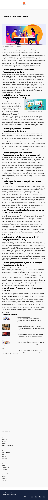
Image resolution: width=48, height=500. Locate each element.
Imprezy (4, 443)
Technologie (5, 467)
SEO (36, 52)
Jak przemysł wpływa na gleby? (26, 325)
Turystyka (4, 471)
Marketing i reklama (7, 445)
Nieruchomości (6, 450)
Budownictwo (5, 436)
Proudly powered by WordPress (10, 492)
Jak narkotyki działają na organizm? (27, 349)
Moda (3, 447)
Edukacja (4, 439)
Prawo (4, 456)
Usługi (4, 476)
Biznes (4, 434)
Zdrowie (4, 480)
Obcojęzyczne (6, 452)
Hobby (4, 441)
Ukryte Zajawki (6, 473)
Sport (3, 463)
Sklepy (4, 462)
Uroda (4, 474)
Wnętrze (4, 478)
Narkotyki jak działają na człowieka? (27, 341)
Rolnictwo (5, 460)
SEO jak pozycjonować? (24, 317)
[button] (44, 4)
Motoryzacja (5, 449)
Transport (5, 469)
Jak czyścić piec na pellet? (25, 333)
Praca (3, 454)
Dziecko (4, 437)
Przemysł (4, 458)
